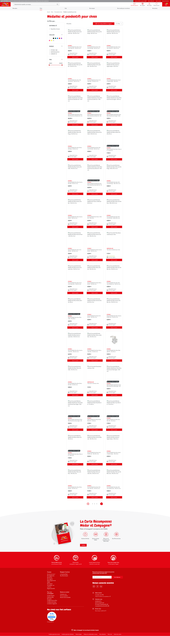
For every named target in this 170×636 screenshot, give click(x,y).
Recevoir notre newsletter (65, 597)
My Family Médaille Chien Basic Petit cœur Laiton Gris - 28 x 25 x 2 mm (93, 487)
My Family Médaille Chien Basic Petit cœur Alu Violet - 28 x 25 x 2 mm (93, 148)
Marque (56, 46)
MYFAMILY (54, 50)
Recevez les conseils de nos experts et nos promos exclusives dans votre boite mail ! (103, 572)
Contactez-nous (63, 594)
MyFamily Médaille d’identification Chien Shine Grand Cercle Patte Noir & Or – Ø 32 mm (75, 116)
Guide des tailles (50, 597)
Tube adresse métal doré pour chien (113, 249)
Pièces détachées (102, 634)
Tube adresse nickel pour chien (93, 383)
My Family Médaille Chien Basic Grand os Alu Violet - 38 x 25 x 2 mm (75, 183)
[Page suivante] (101, 503)
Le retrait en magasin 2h (52, 603)
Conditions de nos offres (52, 600)
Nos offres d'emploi (64, 575)
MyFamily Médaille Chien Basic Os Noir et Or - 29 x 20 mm (114, 150)
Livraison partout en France (94, 562)
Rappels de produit (51, 588)
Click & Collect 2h (151, 1)
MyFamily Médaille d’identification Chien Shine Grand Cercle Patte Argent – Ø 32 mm (114, 386)
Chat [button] (66, 8)
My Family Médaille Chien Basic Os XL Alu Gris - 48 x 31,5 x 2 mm (94, 316)
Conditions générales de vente (54, 634)
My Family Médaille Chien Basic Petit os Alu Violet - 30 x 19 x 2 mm (75, 384)
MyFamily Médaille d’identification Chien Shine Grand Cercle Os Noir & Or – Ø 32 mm (94, 116)
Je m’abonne (117, 577)
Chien (52, 11)
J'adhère (83, 545)
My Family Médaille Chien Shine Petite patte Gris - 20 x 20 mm (113, 351)
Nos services (154, 8)
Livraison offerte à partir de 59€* (141, 1)
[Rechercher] (57, 4)
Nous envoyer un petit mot (100, 610)
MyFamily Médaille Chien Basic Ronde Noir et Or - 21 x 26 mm (94, 420)
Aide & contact (158, 1)
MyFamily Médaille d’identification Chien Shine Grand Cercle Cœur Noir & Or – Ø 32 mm (94, 185)
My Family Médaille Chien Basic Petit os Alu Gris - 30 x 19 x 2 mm (94, 283)
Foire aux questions (64, 595)
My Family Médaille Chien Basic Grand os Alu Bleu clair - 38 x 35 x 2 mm (114, 316)
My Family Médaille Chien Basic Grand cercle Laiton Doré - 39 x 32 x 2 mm (74, 283)
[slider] (49, 65)
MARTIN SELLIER (55, 52)
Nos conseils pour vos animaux (123, 8)
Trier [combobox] (119, 23)
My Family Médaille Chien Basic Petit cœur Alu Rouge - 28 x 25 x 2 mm (93, 47)
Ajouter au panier (75, 57)
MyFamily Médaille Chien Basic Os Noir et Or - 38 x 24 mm (75, 454)
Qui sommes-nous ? (51, 574)
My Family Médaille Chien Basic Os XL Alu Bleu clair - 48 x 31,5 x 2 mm (94, 453)
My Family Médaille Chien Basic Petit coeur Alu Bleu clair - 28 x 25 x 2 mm (113, 283)
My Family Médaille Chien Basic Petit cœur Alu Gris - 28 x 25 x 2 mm (74, 80)
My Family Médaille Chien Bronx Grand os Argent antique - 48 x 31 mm (113, 80)
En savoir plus (49, 621)
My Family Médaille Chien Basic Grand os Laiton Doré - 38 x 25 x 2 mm (75, 351)
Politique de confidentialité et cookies (90, 634)
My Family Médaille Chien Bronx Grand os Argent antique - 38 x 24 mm (113, 453)
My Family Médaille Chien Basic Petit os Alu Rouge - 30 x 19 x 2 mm (75, 148)
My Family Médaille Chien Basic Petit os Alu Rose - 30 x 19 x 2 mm (75, 487)
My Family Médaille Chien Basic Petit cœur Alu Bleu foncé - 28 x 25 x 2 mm (114, 487)
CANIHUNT (54, 54)
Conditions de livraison (51, 602)
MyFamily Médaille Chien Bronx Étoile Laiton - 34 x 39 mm (74, 318)
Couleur (56, 35)
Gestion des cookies (117, 634)
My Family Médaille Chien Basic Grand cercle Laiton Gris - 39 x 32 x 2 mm (74, 47)
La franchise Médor (64, 574)
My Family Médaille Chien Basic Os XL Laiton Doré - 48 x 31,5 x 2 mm (94, 80)
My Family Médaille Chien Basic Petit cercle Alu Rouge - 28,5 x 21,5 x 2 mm (113, 183)
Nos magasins (50, 579)
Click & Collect (76, 562)
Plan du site (110, 634)
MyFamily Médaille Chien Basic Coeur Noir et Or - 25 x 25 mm (113, 420)
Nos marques (92, 8)
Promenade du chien (58, 11)
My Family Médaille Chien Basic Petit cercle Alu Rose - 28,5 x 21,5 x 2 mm (113, 217)
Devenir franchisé (165, 1)
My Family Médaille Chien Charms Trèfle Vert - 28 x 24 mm (94, 217)
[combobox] (35, 4)
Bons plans (15, 8)
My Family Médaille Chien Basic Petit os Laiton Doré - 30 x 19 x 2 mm (94, 351)
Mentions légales (79, 634)
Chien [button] (41, 8)
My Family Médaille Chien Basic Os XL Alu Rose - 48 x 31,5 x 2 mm (74, 250)
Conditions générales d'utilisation (68, 634)
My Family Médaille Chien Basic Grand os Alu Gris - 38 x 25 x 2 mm (94, 250)
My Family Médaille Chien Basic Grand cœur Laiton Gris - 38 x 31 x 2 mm (113, 47)
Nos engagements (50, 575)
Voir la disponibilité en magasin (104, 23)
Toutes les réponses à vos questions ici (102, 596)
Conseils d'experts (50, 595)
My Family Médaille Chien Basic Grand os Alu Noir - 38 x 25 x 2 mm (75, 217)
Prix (56, 59)
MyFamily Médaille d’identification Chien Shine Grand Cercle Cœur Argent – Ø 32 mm (75, 421)
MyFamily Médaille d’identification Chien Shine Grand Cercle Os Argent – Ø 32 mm (114, 116)
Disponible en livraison (55, 29)
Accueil (48, 11)
